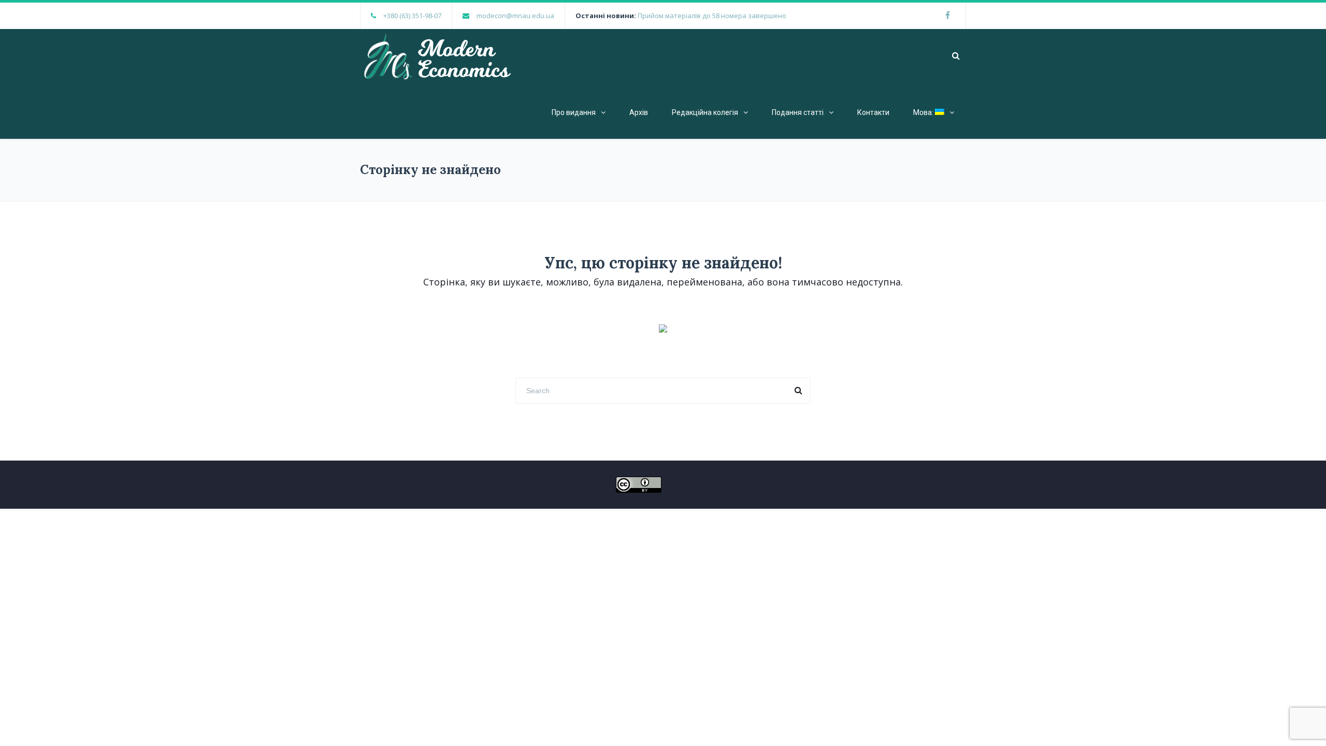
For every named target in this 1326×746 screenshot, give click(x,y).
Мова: (924, 112)
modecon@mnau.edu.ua (515, 15)
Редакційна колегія (705, 112)
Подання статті (798, 112)
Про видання (574, 112)
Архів (638, 112)
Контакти (873, 112)
